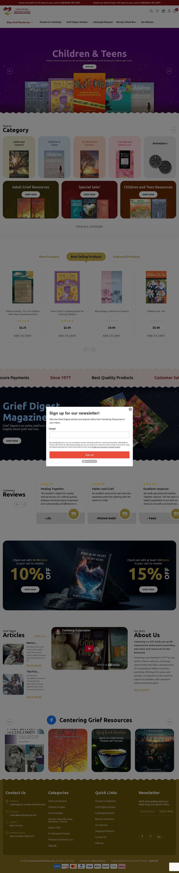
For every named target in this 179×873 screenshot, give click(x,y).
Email (52, 429)
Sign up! (89, 454)
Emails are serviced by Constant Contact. (106, 447)
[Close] (130, 409)
